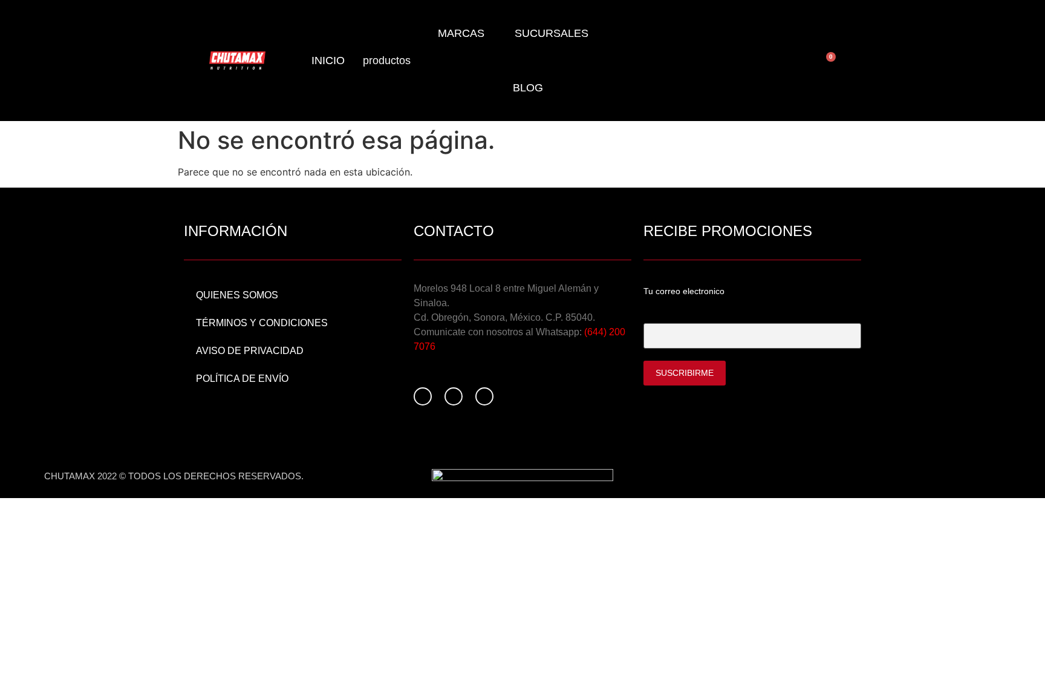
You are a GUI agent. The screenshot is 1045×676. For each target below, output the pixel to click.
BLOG (528, 88)
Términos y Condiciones (262, 323)
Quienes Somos (237, 295)
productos (387, 60)
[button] (902, 61)
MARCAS (461, 33)
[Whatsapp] (484, 396)
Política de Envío (242, 378)
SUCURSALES (551, 33)
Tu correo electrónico (685, 313)
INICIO (328, 60)
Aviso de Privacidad (250, 351)
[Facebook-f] (423, 396)
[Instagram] (453, 396)
